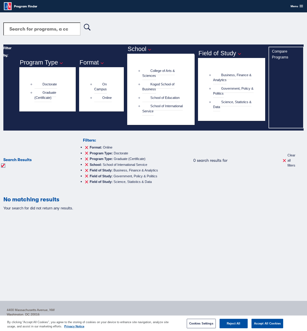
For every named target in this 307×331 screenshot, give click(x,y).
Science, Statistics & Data (232, 104)
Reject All (233, 323)
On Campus (100, 86)
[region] (153, 323)
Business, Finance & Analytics (232, 77)
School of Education (165, 98)
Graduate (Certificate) (45, 95)
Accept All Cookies (267, 323)
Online (107, 98)
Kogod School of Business (158, 86)
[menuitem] (49, 84)
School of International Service (162, 108)
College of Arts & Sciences (158, 73)
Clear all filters (291, 160)
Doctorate (49, 84)
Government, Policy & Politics (233, 91)
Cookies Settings (201, 323)
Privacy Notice (74, 326)
